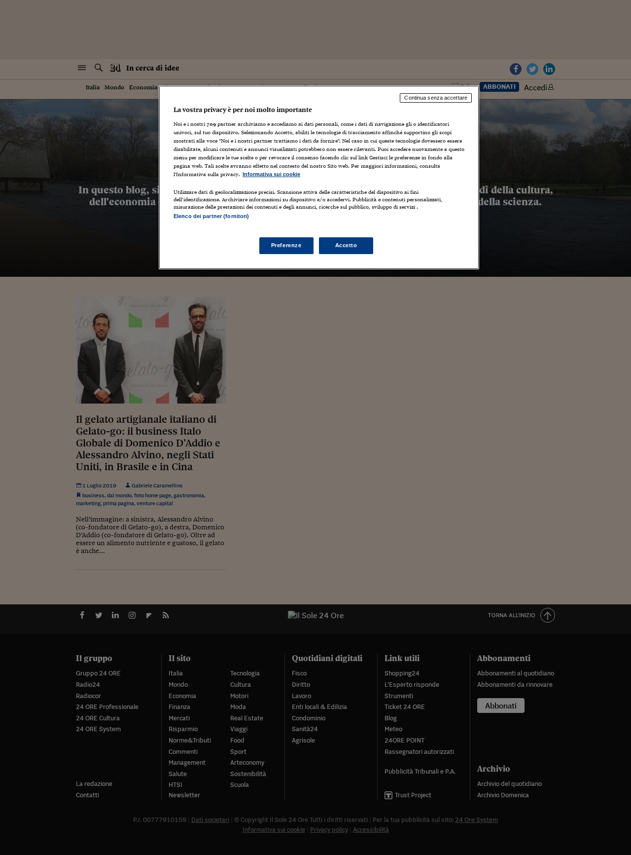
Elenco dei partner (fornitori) (211, 216)
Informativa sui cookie (271, 174)
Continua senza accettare (435, 98)
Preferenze (286, 245)
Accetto (346, 245)
